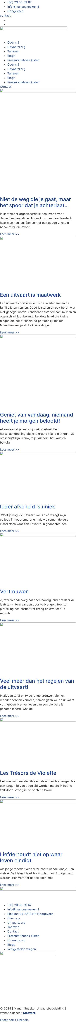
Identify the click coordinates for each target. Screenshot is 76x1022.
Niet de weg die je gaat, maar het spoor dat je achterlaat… (35, 202)
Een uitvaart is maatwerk (30, 295)
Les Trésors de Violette (28, 773)
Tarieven (13, 51)
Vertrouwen (14, 591)
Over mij (13, 42)
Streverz (29, 1013)
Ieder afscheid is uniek (27, 506)
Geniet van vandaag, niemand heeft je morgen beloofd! (36, 418)
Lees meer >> (9, 234)
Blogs (11, 56)
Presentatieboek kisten (23, 60)
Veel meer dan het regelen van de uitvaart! (37, 684)
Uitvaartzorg (16, 47)
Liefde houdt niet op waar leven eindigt (31, 857)
